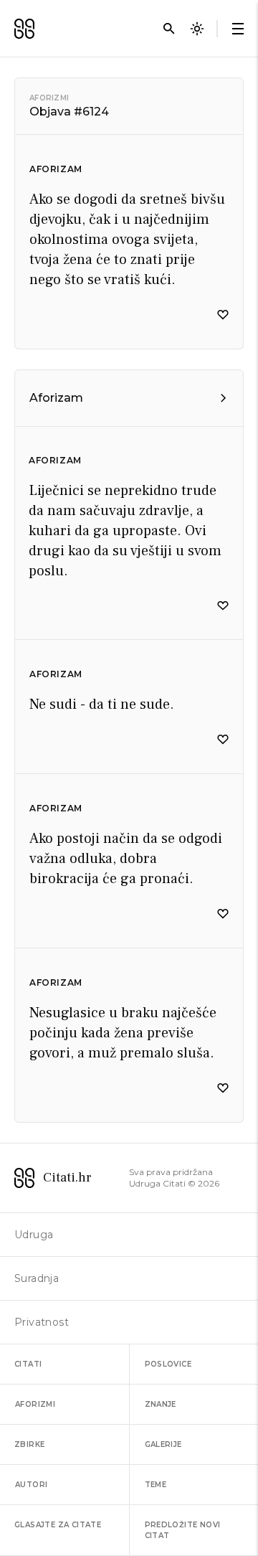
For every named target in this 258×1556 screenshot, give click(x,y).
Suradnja (36, 1278)
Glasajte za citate (57, 1524)
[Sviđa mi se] (223, 315)
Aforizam (55, 169)
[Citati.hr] (24, 29)
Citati (28, 1364)
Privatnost (41, 1322)
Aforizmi (49, 98)
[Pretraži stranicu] (169, 28)
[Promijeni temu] (197, 29)
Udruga (33, 1234)
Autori (31, 1484)
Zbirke (29, 1444)
